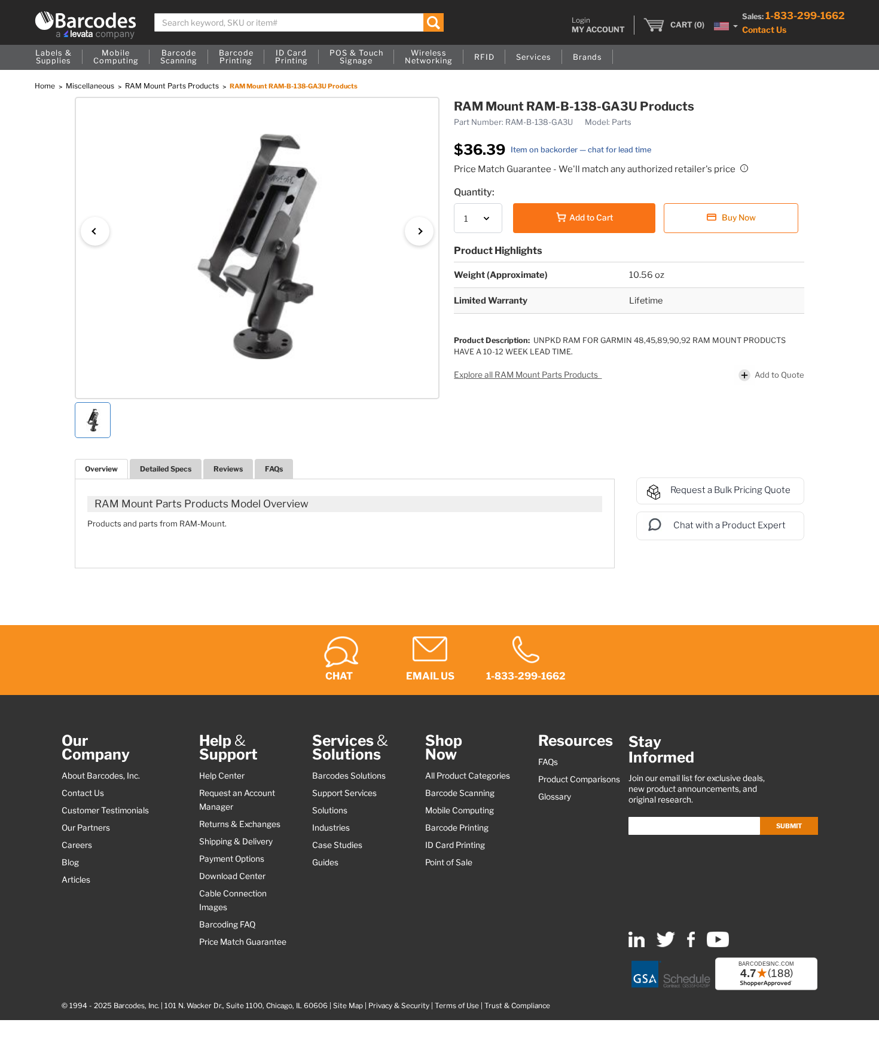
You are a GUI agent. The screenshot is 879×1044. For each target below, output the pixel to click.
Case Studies (337, 845)
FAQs (274, 468)
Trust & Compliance (517, 1006)
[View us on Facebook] (691, 944)
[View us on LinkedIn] (636, 944)
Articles (76, 879)
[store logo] (85, 25)
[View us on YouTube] (718, 944)
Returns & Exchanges (239, 824)
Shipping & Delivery (236, 841)
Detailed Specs (165, 468)
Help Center (222, 775)
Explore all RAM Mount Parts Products (527, 374)
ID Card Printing (455, 845)
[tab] (101, 469)
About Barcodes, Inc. (101, 775)
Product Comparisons (579, 779)
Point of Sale (448, 862)
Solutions (329, 810)
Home (46, 85)
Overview (101, 468)
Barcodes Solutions (349, 775)
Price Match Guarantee (242, 942)
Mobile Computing (459, 810)
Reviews (228, 468)
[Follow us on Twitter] (666, 944)
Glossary (554, 796)
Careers (77, 845)
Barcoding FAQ (227, 924)
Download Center (232, 876)
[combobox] (299, 22)
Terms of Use (457, 1006)
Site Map (348, 1006)
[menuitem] (53, 57)
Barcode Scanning (460, 793)
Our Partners (86, 827)
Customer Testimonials (105, 810)
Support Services (344, 793)
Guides (325, 862)
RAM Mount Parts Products (173, 85)
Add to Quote (779, 374)
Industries (331, 827)
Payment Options (231, 859)
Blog (70, 862)
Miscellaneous (91, 85)
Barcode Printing (457, 827)
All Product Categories (467, 775)
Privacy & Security (398, 1006)
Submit (789, 826)
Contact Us (764, 30)
